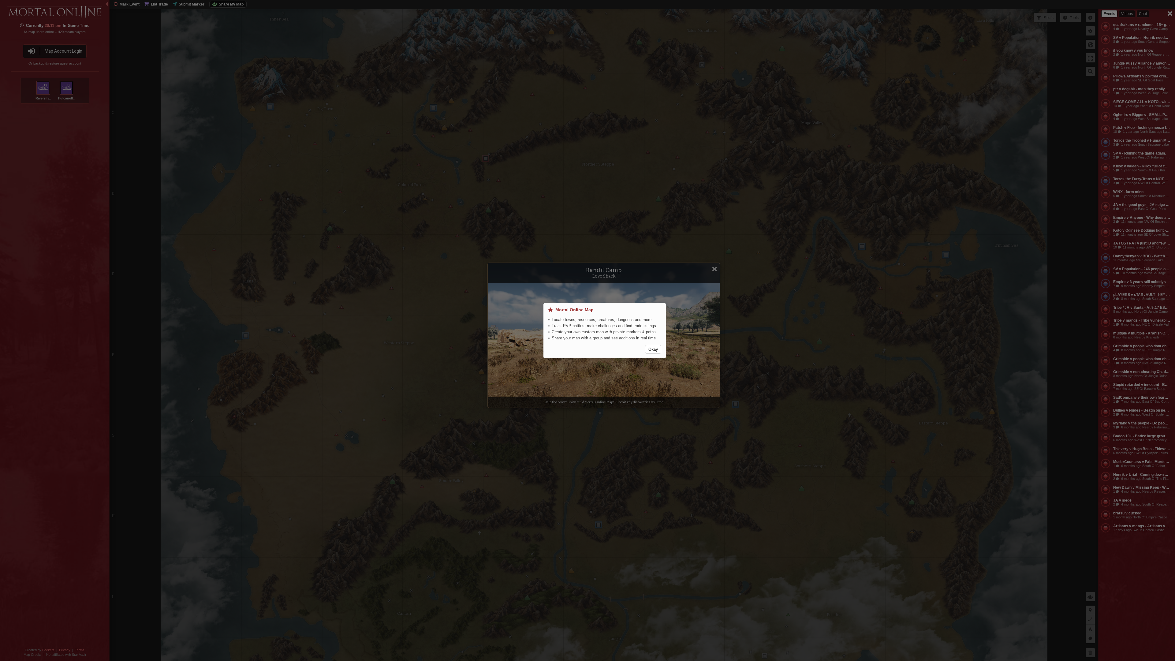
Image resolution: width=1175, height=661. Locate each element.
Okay (653, 349)
